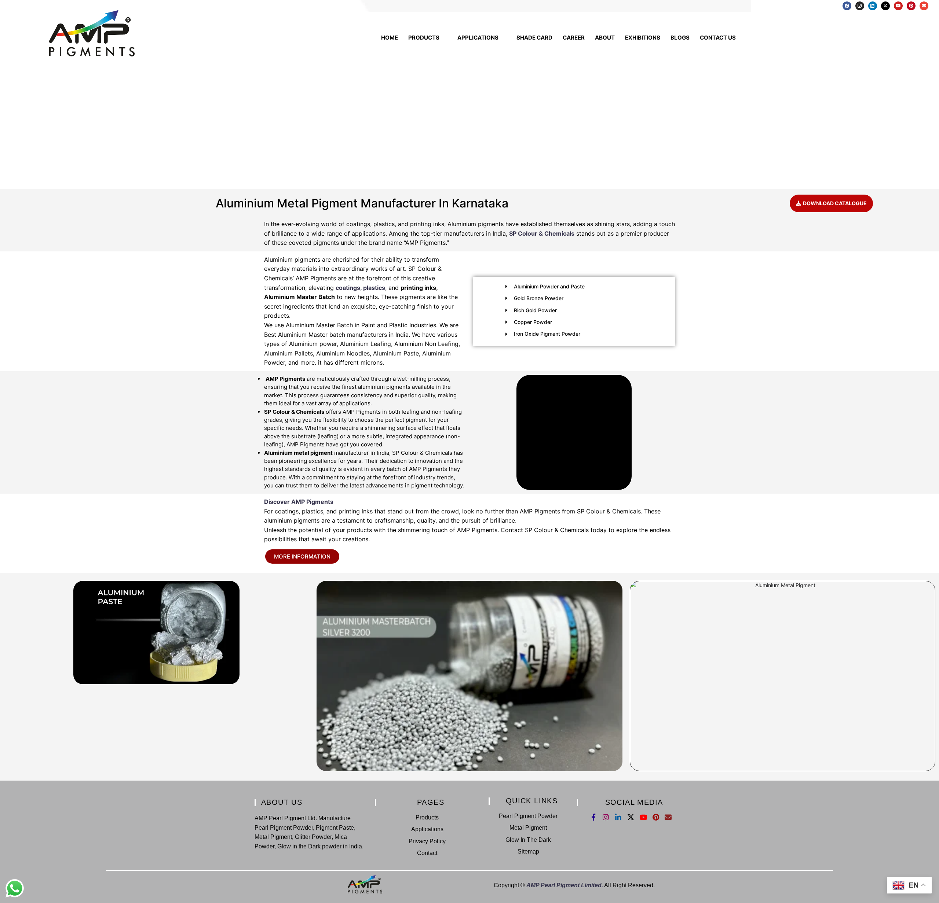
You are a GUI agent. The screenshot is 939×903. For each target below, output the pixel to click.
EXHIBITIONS (642, 37)
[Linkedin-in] (618, 817)
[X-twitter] (885, 5)
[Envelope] (924, 5)
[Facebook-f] (593, 817)
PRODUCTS (423, 37)
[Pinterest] (911, 5)
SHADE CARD (534, 37)
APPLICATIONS (477, 37)
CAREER (574, 37)
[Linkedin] (872, 5)
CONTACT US (718, 37)
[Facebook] (847, 5)
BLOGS (680, 37)
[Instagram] (859, 5)
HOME (389, 37)
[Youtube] (898, 5)
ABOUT (605, 37)
